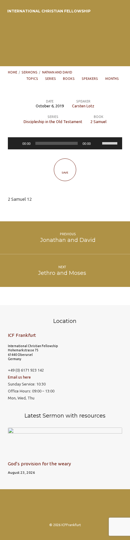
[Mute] (97, 143)
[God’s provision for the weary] (65, 453)
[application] (65, 143)
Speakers (90, 78)
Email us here (19, 377)
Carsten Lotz (83, 106)
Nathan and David (57, 72)
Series (51, 78)
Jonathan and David (68, 240)
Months (112, 78)
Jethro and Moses (62, 273)
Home (12, 72)
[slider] (110, 142)
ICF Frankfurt (22, 335)
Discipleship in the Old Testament (53, 121)
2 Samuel (98, 121)
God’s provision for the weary (39, 463)
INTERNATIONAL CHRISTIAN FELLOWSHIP (49, 11)
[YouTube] (89, 508)
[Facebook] (53, 508)
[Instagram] (41, 508)
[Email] (77, 508)
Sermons (29, 72)
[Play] (16, 143)
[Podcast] (65, 508)
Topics (33, 78)
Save (65, 172)
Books (69, 78)
